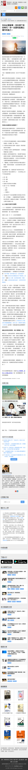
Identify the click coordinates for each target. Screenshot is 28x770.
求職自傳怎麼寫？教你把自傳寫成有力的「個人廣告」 (17, 579)
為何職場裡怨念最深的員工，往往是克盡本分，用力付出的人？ (17, 599)
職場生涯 (9, 19)
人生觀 (9, 588)
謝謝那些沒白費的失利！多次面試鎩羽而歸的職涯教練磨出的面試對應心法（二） (17, 660)
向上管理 (9, 601)
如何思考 (22, 588)
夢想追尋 (9, 675)
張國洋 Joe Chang (15, 36)
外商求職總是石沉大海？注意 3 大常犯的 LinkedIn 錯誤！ (17, 624)
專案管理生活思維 (14, 516)
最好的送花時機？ (12, 679)
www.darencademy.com (6, 474)
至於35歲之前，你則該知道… (14, 592)
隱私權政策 (21, 759)
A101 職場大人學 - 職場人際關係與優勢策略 (12, 417)
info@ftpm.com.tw (18, 766)
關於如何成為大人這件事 (13, 666)
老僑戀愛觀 (10, 681)
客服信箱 (5, 540)
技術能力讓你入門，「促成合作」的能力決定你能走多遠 (16, 612)
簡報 (8, 620)
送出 (23, 501)
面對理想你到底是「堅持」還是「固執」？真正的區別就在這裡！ (16, 586)
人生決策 (9, 574)
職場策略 (8, 33)
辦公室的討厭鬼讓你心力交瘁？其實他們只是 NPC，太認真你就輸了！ (17, 631)
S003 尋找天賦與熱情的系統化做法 (10, 401)
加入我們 (15, 761)
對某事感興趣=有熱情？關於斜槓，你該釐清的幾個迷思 (16, 673)
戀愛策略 (14, 681)
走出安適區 (19, 601)
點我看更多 (13, 459)
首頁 (1, 19)
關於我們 (15, 759)
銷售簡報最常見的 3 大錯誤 (14, 618)
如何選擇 (14, 574)
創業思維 (4, 33)
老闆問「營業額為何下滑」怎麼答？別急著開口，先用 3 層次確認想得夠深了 (17, 638)
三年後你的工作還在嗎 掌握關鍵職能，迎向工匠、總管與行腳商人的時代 (13, 323)
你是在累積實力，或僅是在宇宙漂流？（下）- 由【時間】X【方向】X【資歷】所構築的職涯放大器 (17, 652)
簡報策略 (12, 620)
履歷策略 (9, 581)
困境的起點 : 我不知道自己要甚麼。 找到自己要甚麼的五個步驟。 (17, 572)
